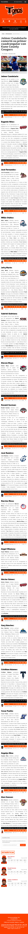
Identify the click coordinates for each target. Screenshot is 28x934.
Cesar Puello (7, 711)
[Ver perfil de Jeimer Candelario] (4, 882)
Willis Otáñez (7, 218)
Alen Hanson (7, 797)
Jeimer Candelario (9, 76)
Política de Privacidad (9, 922)
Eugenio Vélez (7, 122)
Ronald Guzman (8, 405)
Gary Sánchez (7, 625)
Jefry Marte (6, 268)
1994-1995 (24, 924)
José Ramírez (7, 453)
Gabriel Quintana (9, 314)
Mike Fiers (24, 146)
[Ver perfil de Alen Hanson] (4, 859)
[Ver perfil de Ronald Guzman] (4, 871)
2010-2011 (19, 924)
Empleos (17, 922)
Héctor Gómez (8, 579)
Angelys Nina (7, 753)
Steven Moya (7, 363)
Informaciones (9, 33)
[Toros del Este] (14, 11)
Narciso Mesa (7, 501)
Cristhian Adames (9, 669)
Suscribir (23, 845)
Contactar (22, 922)
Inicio (3, 33)
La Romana (5, 613)
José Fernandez (8, 170)
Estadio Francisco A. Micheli (7, 925)
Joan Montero (21, 385)
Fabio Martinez (9, 345)
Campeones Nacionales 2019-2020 (9, 924)
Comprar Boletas (18, 1)
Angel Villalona (8, 549)
